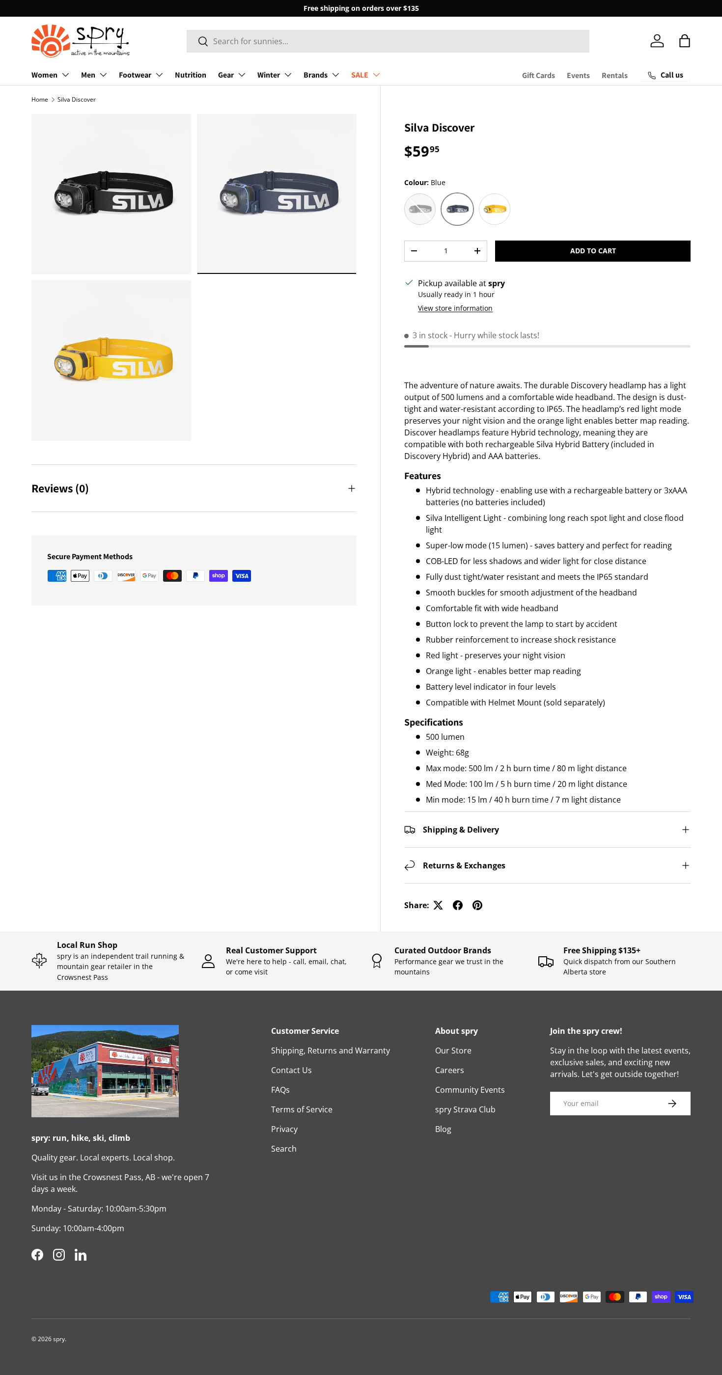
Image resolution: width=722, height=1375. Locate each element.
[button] (684, 41)
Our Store (453, 1050)
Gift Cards (538, 75)
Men (88, 75)
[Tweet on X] (438, 905)
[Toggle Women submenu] (65, 75)
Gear (226, 75)
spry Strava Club (465, 1109)
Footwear (135, 75)
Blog (443, 1129)
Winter (268, 75)
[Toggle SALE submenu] (376, 75)
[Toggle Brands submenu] (335, 75)
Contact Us (291, 1070)
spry (59, 1339)
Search (284, 1148)
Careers (449, 1070)
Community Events (470, 1089)
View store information (455, 308)
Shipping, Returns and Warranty (330, 1050)
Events (578, 75)
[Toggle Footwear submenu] (159, 75)
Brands (316, 75)
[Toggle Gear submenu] (242, 75)
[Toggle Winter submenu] (288, 75)
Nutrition (190, 75)
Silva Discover (76, 99)
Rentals (615, 75)
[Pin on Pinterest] (477, 905)
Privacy (284, 1129)
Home (39, 99)
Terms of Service (302, 1109)
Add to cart (593, 250)
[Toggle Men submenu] (103, 75)
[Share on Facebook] (458, 905)
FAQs (280, 1089)
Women (44, 75)
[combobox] (388, 41)
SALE (359, 75)
